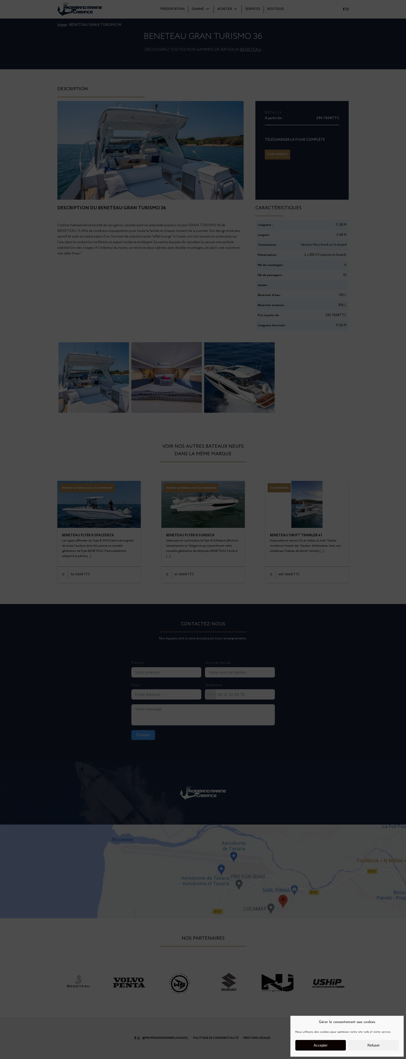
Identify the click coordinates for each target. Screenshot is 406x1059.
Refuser (373, 1045)
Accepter (321, 1045)
